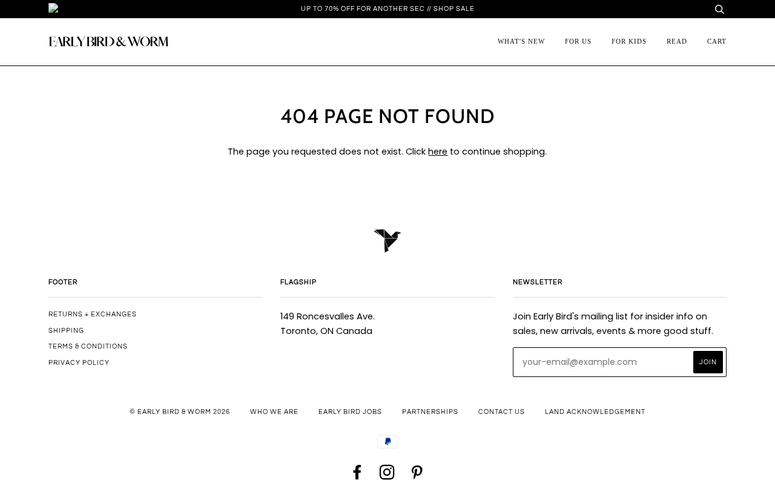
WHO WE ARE (274, 412)
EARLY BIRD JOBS (350, 412)
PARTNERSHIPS (430, 412)
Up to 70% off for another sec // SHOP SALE (388, 8)
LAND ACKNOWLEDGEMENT (595, 412)
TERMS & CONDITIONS (88, 346)
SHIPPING (66, 330)
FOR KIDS (629, 41)
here (437, 151)
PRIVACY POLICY (79, 362)
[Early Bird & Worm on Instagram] (387, 476)
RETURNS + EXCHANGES (92, 314)
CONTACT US (501, 412)
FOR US (578, 41)
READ (677, 41)
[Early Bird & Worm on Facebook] (358, 476)
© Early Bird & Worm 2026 (180, 412)
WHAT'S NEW (521, 41)
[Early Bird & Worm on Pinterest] (417, 476)
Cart (717, 41)
